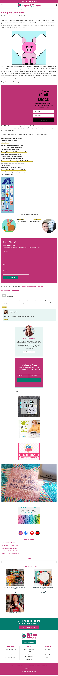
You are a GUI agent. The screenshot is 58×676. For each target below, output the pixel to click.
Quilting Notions (29, 654)
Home (2, 9)
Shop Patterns (29, 642)
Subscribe (29, 1)
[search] (56, 5)
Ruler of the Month (11, 649)
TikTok (47, 657)
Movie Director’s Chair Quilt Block (11, 545)
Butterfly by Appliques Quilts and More (13, 172)
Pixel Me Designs (31, 671)
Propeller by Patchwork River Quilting (12, 158)
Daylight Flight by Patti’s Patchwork (12, 145)
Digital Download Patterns (29, 650)
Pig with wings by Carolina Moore (11, 138)
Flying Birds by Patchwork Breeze (11, 167)
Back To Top (28, 668)
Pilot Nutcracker (6, 165)
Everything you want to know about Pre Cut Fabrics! (14, 588)
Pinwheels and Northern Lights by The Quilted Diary (17, 161)
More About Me (29, 351)
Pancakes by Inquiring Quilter (10, 149)
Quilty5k (10, 652)
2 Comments (25, 15)
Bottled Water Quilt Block (9, 548)
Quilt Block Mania (16, 9)
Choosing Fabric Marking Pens (14, 612)
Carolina (12, 311)
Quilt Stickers (29, 656)
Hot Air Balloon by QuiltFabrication (11, 147)
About (38, 665)
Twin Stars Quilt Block (8, 543)
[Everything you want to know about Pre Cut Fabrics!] (15, 585)
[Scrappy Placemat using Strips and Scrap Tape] (43, 585)
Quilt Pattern (9, 9)
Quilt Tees (29, 659)
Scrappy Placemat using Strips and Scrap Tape (43, 588)
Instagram (47, 652)
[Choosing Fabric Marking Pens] (15, 611)
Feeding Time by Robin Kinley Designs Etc (14, 152)
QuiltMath (10, 654)
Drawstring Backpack (43, 591)
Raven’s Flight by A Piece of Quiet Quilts (13, 170)
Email (5, 271)
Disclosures (44, 665)
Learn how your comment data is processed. (32, 286)
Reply (4, 307)
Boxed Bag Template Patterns (10, 553)
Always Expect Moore (29, 5)
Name (5, 264)
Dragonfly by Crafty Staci (9, 140)
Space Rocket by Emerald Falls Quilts (12, 163)
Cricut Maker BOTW (10, 657)
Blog (5, 9)
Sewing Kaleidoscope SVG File (15, 591)
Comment (6, 251)
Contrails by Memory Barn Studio (11, 154)
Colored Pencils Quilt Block (9, 550)
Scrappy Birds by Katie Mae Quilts (11, 156)
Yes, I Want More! (29, 627)
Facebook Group (47, 654)
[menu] (1, 5)
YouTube (47, 649)
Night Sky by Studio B (7, 174)
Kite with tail (5, 143)
